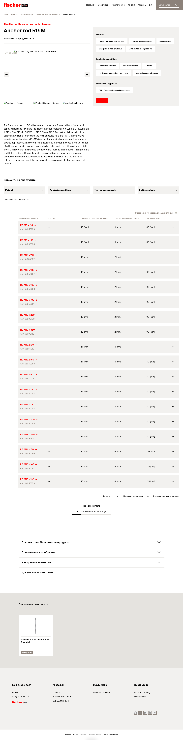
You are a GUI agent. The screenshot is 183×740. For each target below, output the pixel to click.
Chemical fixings (27, 15)
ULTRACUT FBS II (61, 701)
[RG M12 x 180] (10, 376)
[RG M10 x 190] (10, 302)
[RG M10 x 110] (10, 257)
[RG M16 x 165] (10, 466)
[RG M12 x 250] (10, 406)
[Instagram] (135, 713)
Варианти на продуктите (17, 38)
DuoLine (56, 692)
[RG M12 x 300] (10, 421)
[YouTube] (150, 713)
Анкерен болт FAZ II (62, 696)
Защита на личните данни (90, 735)
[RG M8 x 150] (10, 242)
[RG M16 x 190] (10, 481)
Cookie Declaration (110, 735)
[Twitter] (145, 713)
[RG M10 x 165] (10, 287)
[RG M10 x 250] (10, 317)
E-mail (15, 692)
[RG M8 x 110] (10, 227)
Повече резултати (91, 506)
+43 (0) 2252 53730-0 (22, 696)
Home (6, 15)
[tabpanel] (17, 109)
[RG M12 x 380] (10, 436)
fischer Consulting (142, 692)
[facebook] (155, 713)
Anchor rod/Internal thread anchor (48, 15)
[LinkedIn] (140, 713)
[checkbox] (177, 213)
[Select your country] (150, 5)
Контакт (131, 5)
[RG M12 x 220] (10, 391)
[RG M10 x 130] (10, 272)
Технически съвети (101, 692)
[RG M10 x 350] (10, 332)
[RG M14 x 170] (10, 451)
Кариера (142, 5)
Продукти (14, 15)
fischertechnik (140, 696)
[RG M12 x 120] (10, 346)
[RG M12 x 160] (10, 361)
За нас (75, 735)
